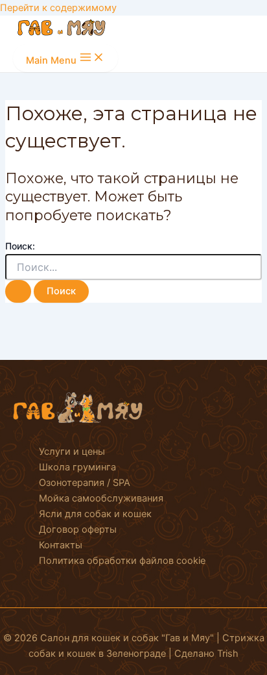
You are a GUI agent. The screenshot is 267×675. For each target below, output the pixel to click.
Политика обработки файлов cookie (122, 561)
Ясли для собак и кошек (95, 514)
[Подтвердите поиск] (18, 291)
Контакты (60, 545)
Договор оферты (78, 529)
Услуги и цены (72, 451)
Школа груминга (77, 467)
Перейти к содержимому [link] (58, 8)
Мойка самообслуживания (101, 498)
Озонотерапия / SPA (84, 483)
